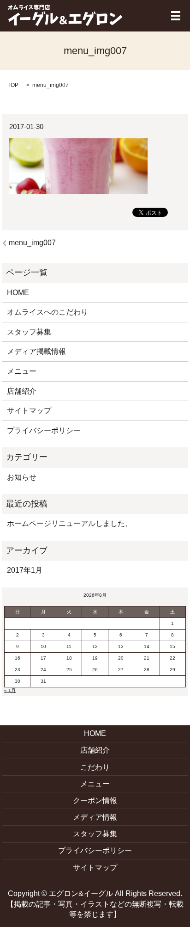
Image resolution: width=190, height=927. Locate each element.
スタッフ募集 (29, 332)
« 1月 (10, 690)
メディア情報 (95, 817)
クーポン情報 (95, 800)
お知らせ (21, 477)
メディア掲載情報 (36, 351)
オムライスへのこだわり (47, 312)
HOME (18, 293)
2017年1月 (24, 570)
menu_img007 (32, 243)
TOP (12, 85)
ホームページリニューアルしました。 (69, 523)
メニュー (21, 371)
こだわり (95, 767)
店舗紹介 (21, 391)
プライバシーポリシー (44, 430)
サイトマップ (29, 410)
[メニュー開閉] (175, 15)
